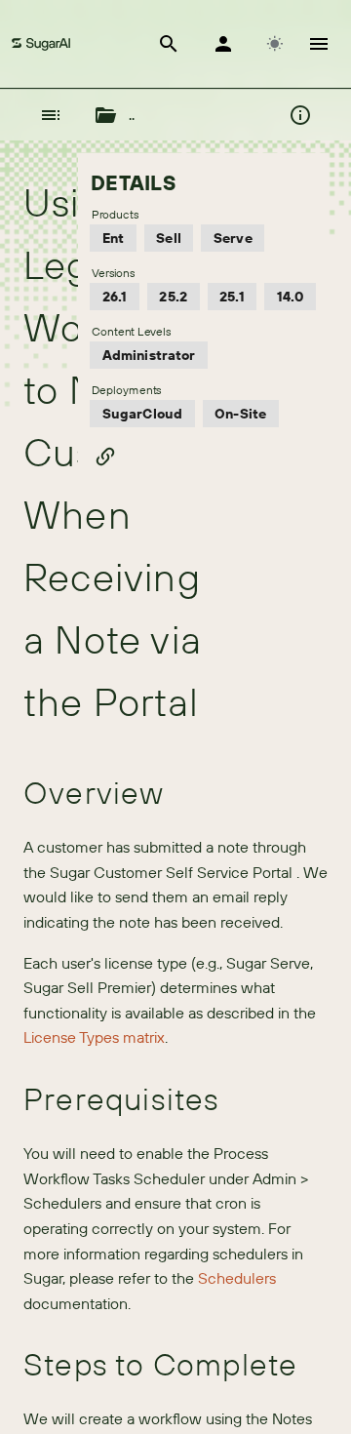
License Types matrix (94, 1037)
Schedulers (237, 1278)
